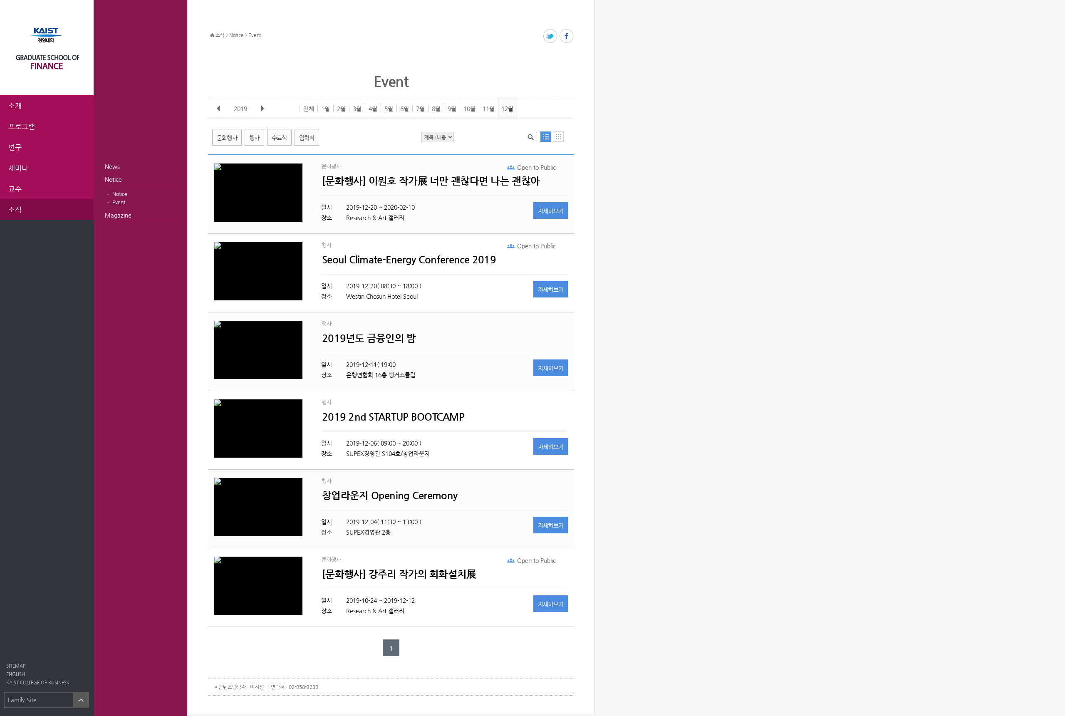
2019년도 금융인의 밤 (369, 338)
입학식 (307, 137)
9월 (452, 108)
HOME (212, 35)
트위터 (550, 36)
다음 (262, 108)
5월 (388, 108)
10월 (469, 108)
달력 (558, 136)
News (112, 166)
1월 (325, 108)
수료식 (279, 137)
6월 (404, 108)
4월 (373, 108)
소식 (219, 35)
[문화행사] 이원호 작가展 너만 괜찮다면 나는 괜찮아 (431, 181)
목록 (545, 136)
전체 (308, 108)
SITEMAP (15, 666)
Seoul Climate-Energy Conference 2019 (409, 259)
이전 (218, 108)
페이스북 (567, 36)
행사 (254, 137)
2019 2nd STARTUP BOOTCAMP (393, 417)
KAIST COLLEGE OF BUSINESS (37, 682)
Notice (113, 179)
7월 (420, 108)
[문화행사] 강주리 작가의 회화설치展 (399, 574)
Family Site (22, 699)
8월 (436, 108)
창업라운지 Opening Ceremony (389, 495)
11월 (489, 108)
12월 (507, 108)
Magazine (118, 215)
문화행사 (227, 137)
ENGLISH (15, 674)
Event (118, 202)
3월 (357, 108)
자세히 (551, 211)
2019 (240, 108)
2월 (341, 108)
